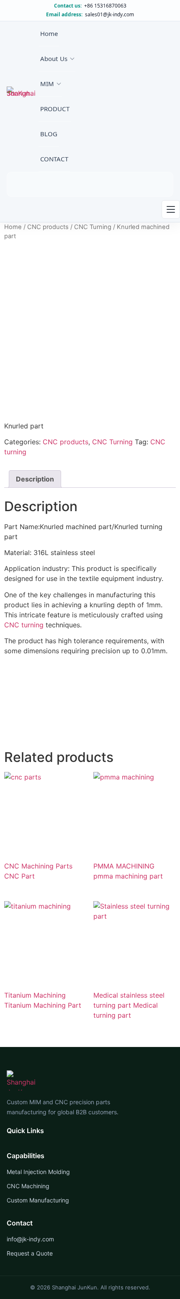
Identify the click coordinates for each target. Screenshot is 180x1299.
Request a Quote (30, 1253)
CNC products (48, 227)
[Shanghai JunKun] (23, 97)
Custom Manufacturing (38, 1200)
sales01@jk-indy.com (109, 14)
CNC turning (24, 625)
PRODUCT (54, 108)
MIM (47, 83)
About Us (53, 58)
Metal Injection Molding (38, 1171)
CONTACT (54, 159)
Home (49, 33)
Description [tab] (35, 479)
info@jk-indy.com (30, 1239)
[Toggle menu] (171, 209)
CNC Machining (28, 1185)
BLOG (49, 134)
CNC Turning (92, 227)
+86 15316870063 (105, 6)
